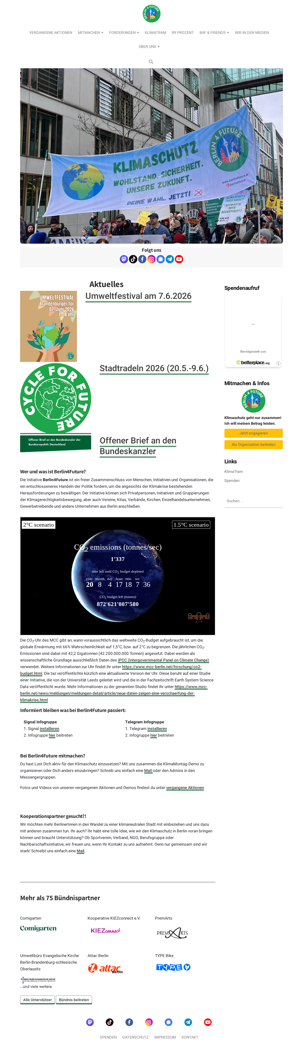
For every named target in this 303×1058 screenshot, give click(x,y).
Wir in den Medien (252, 33)
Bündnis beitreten (74, 1000)
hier (52, 735)
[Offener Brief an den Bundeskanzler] (55, 443)
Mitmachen (89, 33)
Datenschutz (135, 1037)
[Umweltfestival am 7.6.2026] (48, 326)
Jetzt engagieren (253, 433)
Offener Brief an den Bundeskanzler (138, 446)
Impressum (165, 1037)
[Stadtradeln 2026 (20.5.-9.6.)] (55, 398)
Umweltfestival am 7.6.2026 (138, 296)
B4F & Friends (213, 33)
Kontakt (190, 1037)
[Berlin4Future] (151, 27)
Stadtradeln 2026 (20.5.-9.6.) (154, 368)
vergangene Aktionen (185, 788)
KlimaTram (155, 33)
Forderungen (122, 33)
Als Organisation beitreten (254, 444)
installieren (49, 729)
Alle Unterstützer (37, 1000)
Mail (148, 771)
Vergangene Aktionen (50, 33)
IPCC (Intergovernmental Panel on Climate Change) (163, 660)
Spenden (232, 480)
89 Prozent (183, 33)
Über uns (147, 47)
